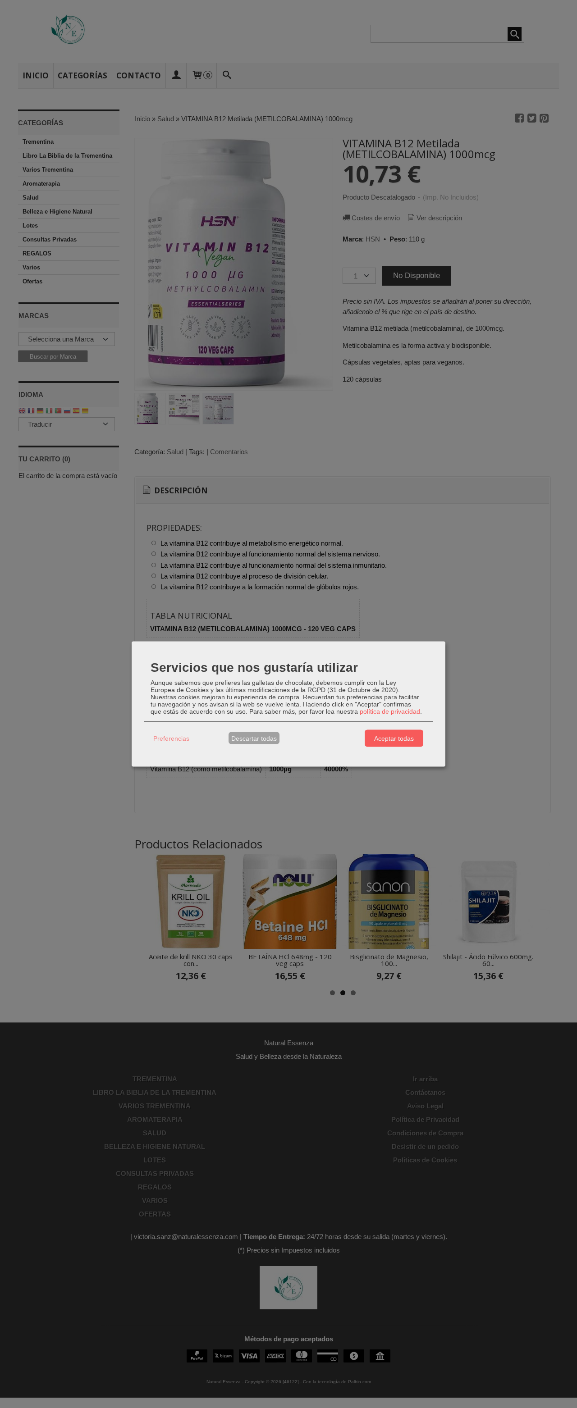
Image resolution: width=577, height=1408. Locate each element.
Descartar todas (254, 738)
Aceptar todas (394, 738)
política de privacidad (390, 711)
